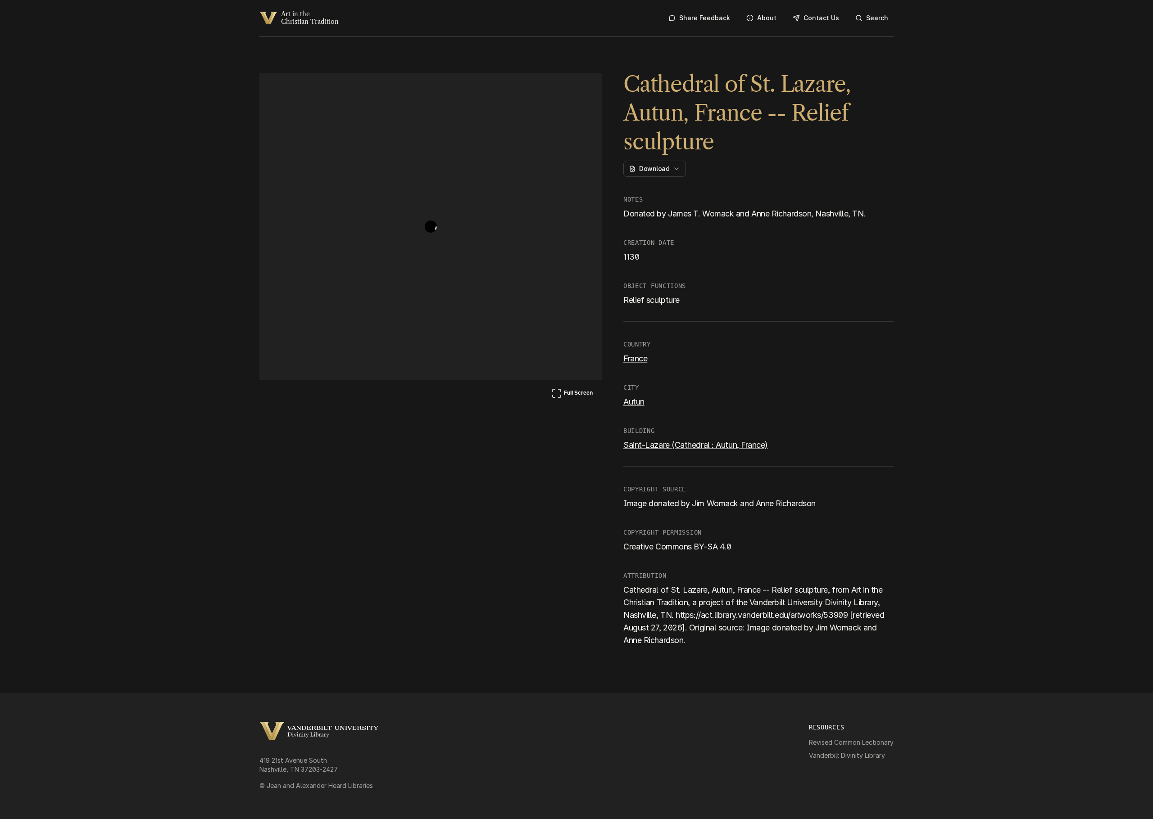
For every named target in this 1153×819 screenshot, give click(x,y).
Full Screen (572, 395)
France (635, 358)
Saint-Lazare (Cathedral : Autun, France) (695, 445)
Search (877, 18)
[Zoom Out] (583, 88)
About (766, 18)
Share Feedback (704, 18)
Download (654, 168)
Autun (634, 401)
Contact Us (821, 18)
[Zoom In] (561, 88)
